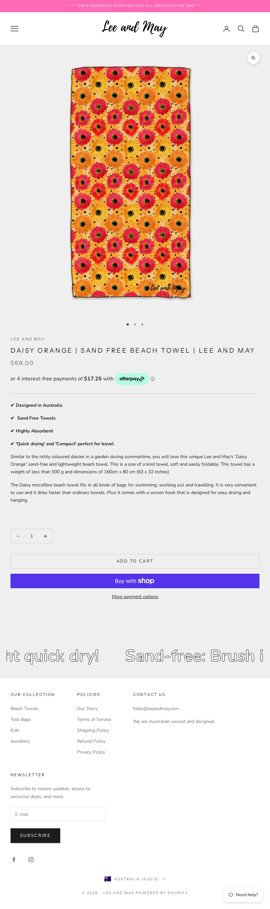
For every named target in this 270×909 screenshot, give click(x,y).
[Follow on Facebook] (14, 859)
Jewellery (20, 741)
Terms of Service (94, 719)
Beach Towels (25, 708)
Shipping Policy (93, 730)
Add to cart (135, 561)
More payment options (135, 596)
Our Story (87, 708)
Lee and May (28, 339)
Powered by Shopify (162, 893)
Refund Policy (91, 741)
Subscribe (35, 836)
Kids (15, 730)
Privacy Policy (91, 752)
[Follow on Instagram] (31, 859)
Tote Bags (21, 719)
